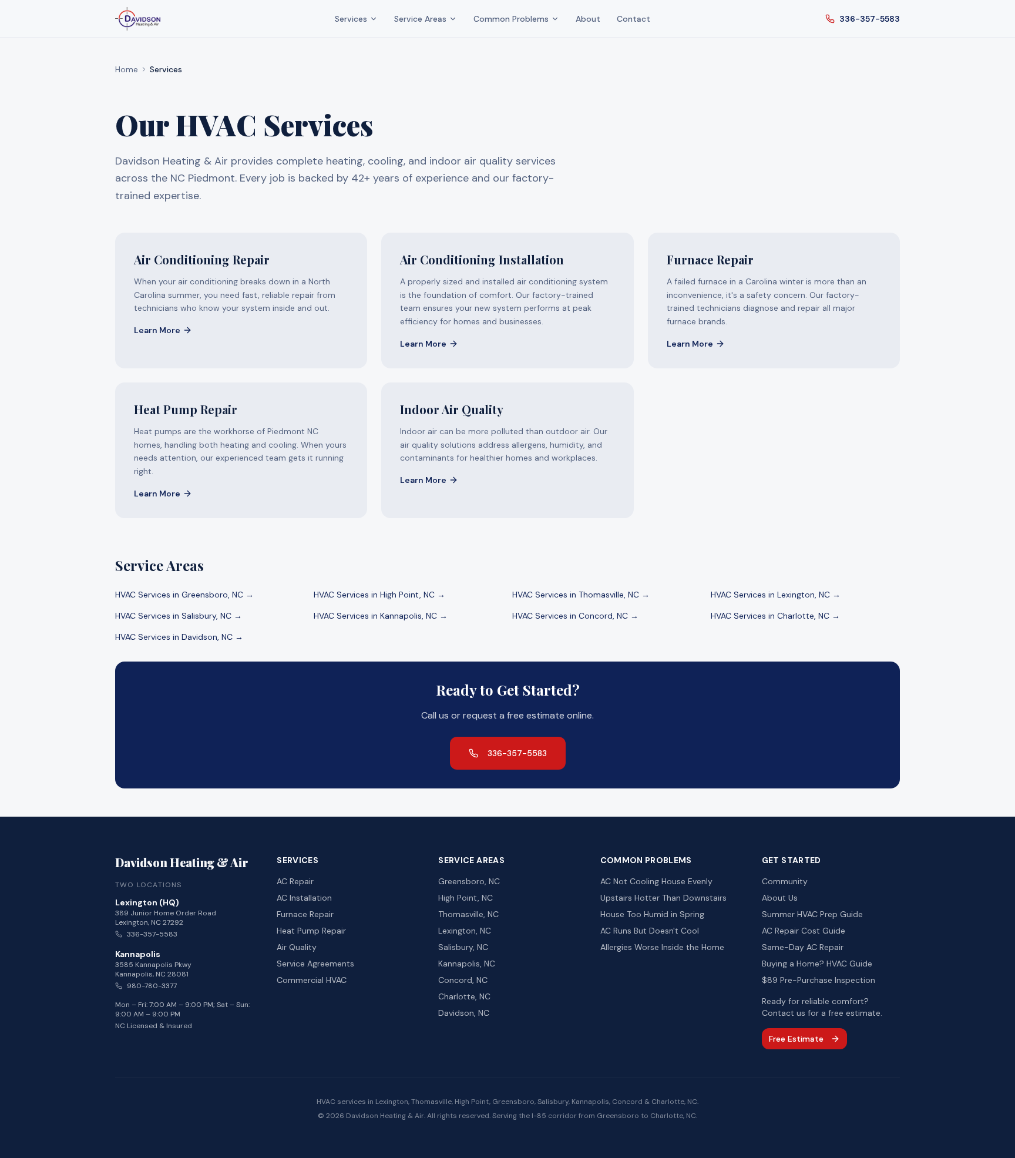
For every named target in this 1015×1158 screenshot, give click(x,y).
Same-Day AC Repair (802, 947)
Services (351, 19)
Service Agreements (315, 963)
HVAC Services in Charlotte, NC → (775, 615)
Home (126, 69)
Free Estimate (796, 1038)
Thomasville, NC (468, 914)
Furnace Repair (305, 914)
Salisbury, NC (463, 947)
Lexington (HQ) (147, 902)
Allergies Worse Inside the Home (662, 947)
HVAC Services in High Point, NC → (379, 594)
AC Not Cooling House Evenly (656, 881)
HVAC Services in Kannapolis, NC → (381, 615)
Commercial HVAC (312, 980)
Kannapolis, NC (466, 963)
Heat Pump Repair (311, 930)
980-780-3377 (152, 986)
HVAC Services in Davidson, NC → (179, 637)
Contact (633, 19)
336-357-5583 (869, 19)
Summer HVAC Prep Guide (812, 914)
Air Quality (297, 947)
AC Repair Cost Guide (803, 930)
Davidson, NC (463, 1013)
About (588, 19)
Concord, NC (463, 980)
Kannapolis (137, 954)
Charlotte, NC (464, 996)
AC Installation (304, 897)
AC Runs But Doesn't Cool (649, 930)
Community (785, 881)
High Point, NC (465, 897)
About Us (780, 897)
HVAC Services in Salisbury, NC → (178, 615)
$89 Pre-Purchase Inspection (818, 980)
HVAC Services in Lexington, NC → (776, 594)
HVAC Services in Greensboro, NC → (184, 594)
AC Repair (295, 881)
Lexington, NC (464, 930)
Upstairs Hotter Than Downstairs (663, 897)
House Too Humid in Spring (652, 914)
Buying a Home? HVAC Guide (817, 963)
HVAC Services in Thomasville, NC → (581, 594)
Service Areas (420, 19)
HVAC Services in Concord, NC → (575, 615)
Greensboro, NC (469, 881)
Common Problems (511, 19)
